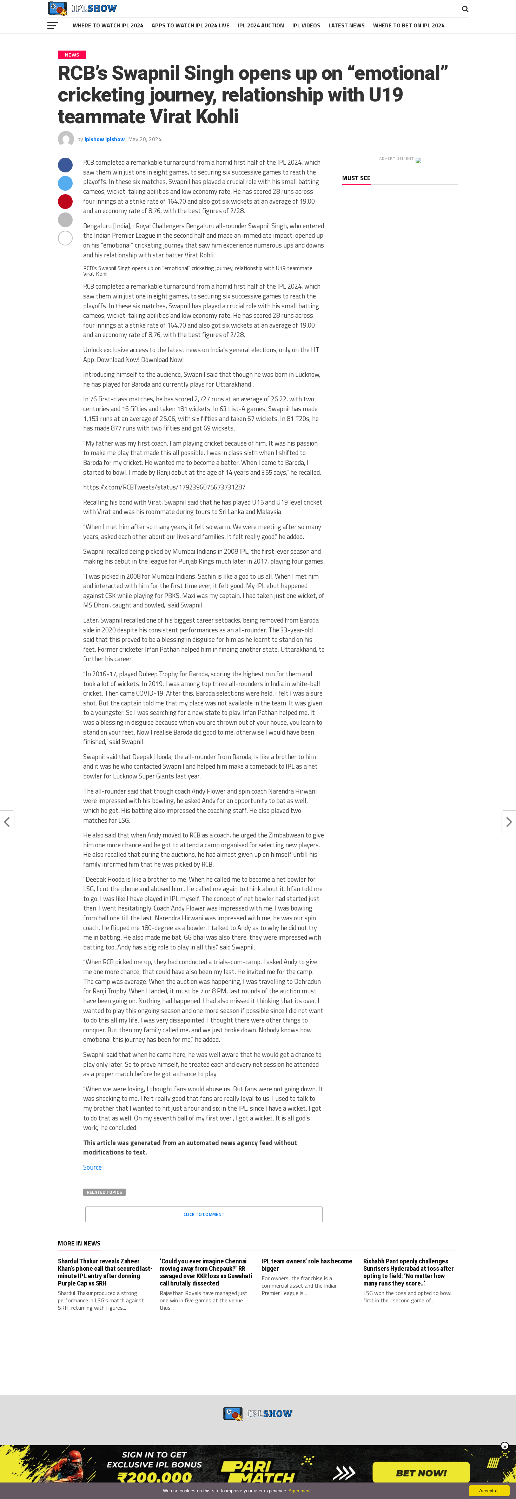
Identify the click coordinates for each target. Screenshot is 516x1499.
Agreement (300, 1490)
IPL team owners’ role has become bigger (307, 1265)
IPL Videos (306, 25)
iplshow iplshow (105, 139)
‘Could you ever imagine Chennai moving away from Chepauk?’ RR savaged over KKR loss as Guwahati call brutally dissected (206, 1272)
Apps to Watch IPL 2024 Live (191, 25)
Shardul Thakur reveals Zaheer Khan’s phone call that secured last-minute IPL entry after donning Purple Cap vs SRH (105, 1272)
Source (92, 1167)
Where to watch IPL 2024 (108, 25)
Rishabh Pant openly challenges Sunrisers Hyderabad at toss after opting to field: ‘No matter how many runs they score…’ (408, 1272)
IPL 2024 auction (261, 25)
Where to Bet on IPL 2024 (408, 25)
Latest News (347, 25)
